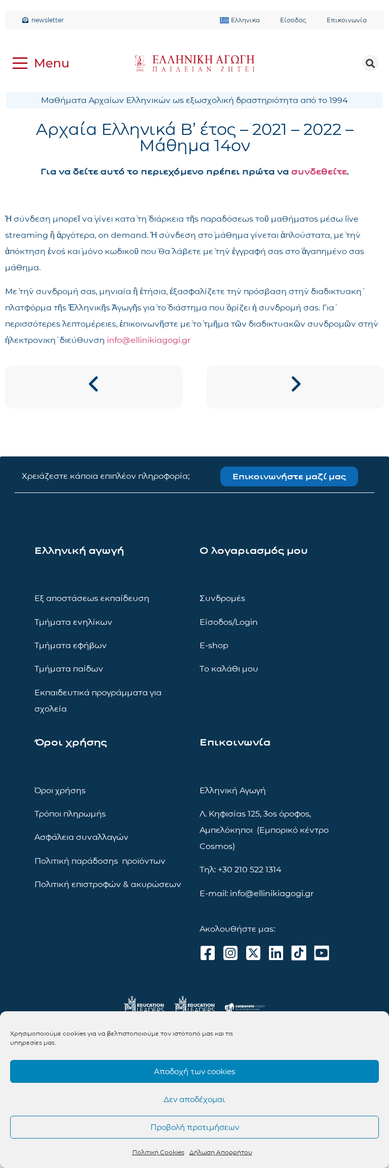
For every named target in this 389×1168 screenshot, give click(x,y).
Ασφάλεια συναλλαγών (81, 837)
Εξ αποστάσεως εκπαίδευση (91, 598)
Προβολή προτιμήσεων (194, 1127)
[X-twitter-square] (253, 953)
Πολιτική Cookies (158, 1152)
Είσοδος (293, 20)
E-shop (214, 645)
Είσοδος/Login (229, 622)
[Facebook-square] (208, 953)
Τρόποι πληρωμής (70, 814)
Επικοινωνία (347, 20)
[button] (370, 63)
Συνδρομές (222, 598)
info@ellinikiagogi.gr (148, 340)
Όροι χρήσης (60, 790)
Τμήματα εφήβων (70, 645)
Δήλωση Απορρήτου (220, 1152)
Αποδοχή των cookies (194, 1071)
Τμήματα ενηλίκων (73, 622)
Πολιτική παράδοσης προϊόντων (100, 861)
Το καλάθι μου (229, 669)
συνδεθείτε (319, 171)
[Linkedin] (276, 953)
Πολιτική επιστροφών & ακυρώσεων (107, 884)
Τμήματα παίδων (68, 669)
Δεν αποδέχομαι (194, 1099)
